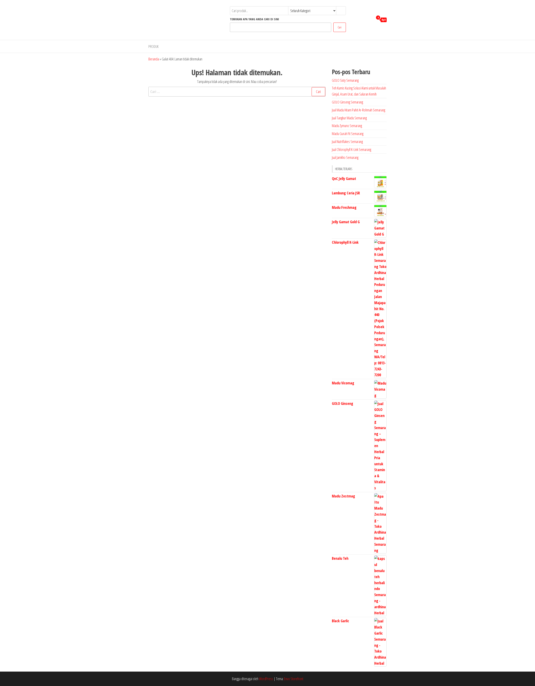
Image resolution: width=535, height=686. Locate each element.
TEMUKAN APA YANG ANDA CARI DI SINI (254, 19)
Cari (339, 27)
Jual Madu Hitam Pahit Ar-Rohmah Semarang (358, 109)
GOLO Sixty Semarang (345, 80)
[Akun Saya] (369, 19)
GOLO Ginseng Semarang (347, 102)
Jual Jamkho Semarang (345, 157)
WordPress (266, 678)
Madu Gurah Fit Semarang (347, 133)
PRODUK (153, 46)
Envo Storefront (293, 678)
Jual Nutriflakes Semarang (347, 141)
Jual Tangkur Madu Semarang (349, 117)
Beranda (153, 58)
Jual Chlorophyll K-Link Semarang (351, 149)
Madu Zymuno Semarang (347, 125)
